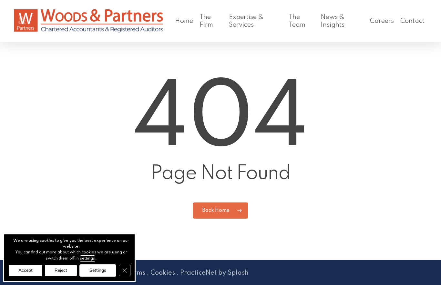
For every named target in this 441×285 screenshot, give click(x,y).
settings (87, 258)
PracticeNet (198, 273)
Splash (238, 273)
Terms (135, 273)
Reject (61, 270)
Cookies (162, 273)
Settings (97, 270)
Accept (25, 270)
